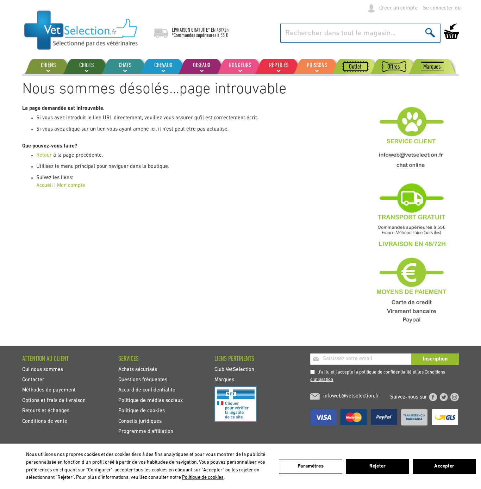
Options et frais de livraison (54, 400)
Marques (224, 379)
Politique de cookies (141, 411)
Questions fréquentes (142, 379)
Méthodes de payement (49, 390)
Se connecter (438, 8)
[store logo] (81, 30)
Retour (44, 155)
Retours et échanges (45, 411)
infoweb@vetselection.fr (351, 396)
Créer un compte (398, 8)
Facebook (433, 397)
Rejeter (377, 466)
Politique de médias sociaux (150, 400)
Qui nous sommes (42, 369)
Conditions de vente (44, 421)
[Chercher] (430, 32)
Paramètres (310, 466)
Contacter (33, 379)
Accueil (44, 185)
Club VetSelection (234, 369)
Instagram (454, 397)
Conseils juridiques (140, 421)
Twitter (443, 397)
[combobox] (360, 33)
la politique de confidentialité (383, 372)
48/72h (223, 30)
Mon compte (71, 185)
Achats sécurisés (137, 369)
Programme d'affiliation (145, 431)
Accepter (444, 466)
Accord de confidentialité (146, 390)
